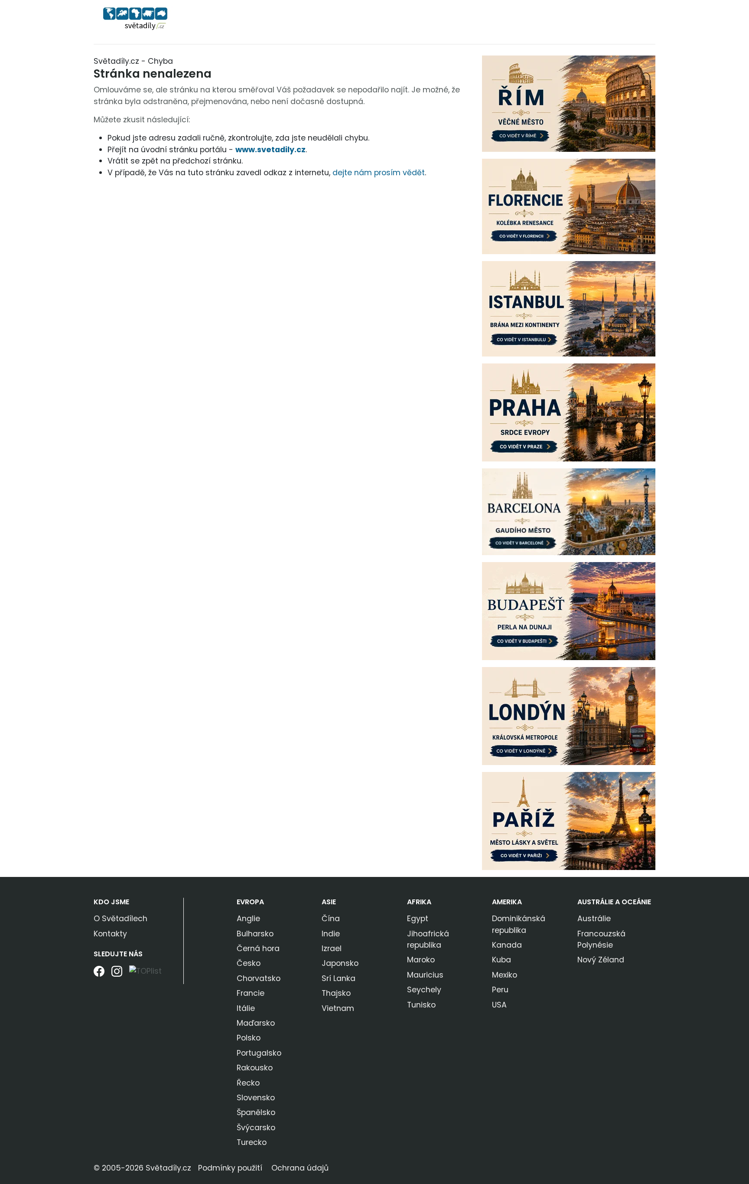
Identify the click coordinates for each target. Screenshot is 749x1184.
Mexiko (504, 975)
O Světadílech (120, 918)
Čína (331, 918)
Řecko (248, 1083)
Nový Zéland (600, 960)
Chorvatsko (258, 978)
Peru (500, 989)
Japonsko (340, 963)
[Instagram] (116, 974)
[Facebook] (99, 974)
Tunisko (421, 1005)
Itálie (246, 1008)
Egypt (417, 918)
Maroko (421, 960)
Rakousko (255, 1068)
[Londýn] (568, 715)
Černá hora (258, 948)
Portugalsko (259, 1053)
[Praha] (568, 412)
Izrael (332, 948)
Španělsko (256, 1112)
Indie (331, 934)
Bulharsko (255, 934)
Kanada (507, 945)
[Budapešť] (568, 610)
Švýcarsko (256, 1127)
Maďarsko (256, 1023)
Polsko (249, 1038)
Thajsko (336, 993)
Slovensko (256, 1097)
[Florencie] (568, 206)
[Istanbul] (568, 308)
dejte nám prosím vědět (378, 172)
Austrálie (594, 918)
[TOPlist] (145, 971)
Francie (250, 993)
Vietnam (338, 1008)
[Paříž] (568, 820)
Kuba (501, 960)
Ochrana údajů (300, 1168)
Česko (249, 963)
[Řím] (568, 103)
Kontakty (110, 934)
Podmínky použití (230, 1168)
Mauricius (425, 975)
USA (499, 1005)
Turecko (252, 1142)
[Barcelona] (568, 511)
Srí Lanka (338, 978)
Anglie (248, 918)
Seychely (424, 989)
